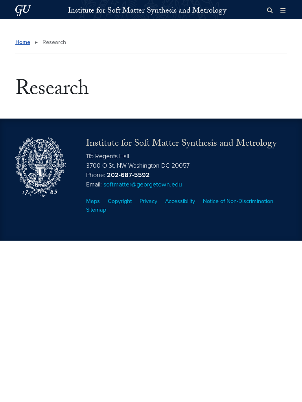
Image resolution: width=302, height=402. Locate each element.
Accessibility (180, 201)
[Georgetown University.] (23, 10)
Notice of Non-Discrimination (238, 201)
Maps (93, 201)
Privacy (148, 201)
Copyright (120, 201)
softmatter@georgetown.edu (142, 184)
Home (22, 42)
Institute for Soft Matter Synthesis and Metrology (147, 11)
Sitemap (96, 209)
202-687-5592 (128, 175)
